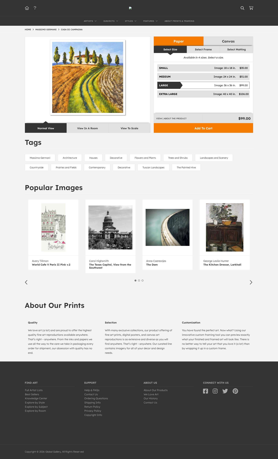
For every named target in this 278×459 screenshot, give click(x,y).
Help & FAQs (91, 390)
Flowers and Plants (145, 157)
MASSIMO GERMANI (46, 29)
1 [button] (135, 280)
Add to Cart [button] (203, 128)
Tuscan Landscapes (153, 167)
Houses (93, 157)
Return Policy (92, 406)
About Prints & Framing (179, 21)
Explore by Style (35, 402)
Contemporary (97, 167)
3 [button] (143, 280)
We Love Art (151, 394)
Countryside (36, 167)
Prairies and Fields (66, 167)
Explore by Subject (36, 406)
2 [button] (139, 280)
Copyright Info (93, 415)
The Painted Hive (186, 167)
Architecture (70, 157)
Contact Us (91, 394)
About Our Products (156, 390)
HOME (28, 29)
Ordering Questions (96, 398)
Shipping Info (92, 402)
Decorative (116, 157)
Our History (151, 398)
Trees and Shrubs (178, 157)
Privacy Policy (92, 410)
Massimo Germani (40, 157)
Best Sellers (32, 394)
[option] (53, 234)
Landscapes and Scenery (214, 157)
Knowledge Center (36, 398)
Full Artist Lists (34, 390)
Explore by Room (35, 410)
